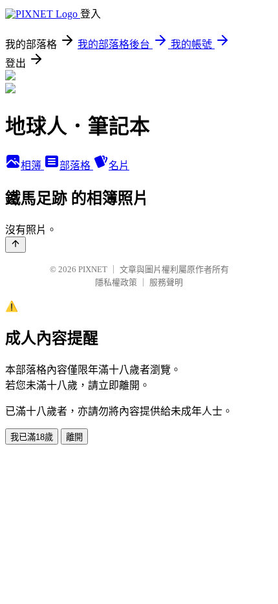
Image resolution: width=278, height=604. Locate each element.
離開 (74, 437)
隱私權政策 (116, 282)
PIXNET (92, 269)
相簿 (32, 165)
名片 (119, 165)
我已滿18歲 (31, 437)
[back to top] (15, 245)
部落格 (76, 165)
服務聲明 (166, 282)
